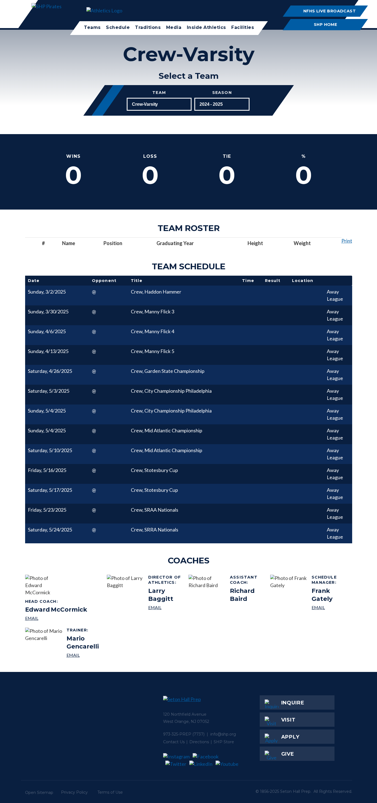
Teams (92, 27)
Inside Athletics (206, 27)
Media (174, 27)
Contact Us (174, 741)
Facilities (242, 27)
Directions (199, 741)
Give (287, 754)
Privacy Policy (74, 792)
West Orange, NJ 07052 (186, 721)
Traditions (148, 27)
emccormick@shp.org (56, 618)
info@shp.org (223, 734)
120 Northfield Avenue (184, 714)
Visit (288, 720)
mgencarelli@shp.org (85, 655)
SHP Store (224, 741)
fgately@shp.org (330, 607)
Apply (290, 737)
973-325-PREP (177, 734)
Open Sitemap (39, 792)
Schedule (118, 27)
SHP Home (325, 24)
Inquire (292, 703)
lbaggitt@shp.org (166, 607)
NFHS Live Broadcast (329, 11)
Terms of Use (110, 792)
